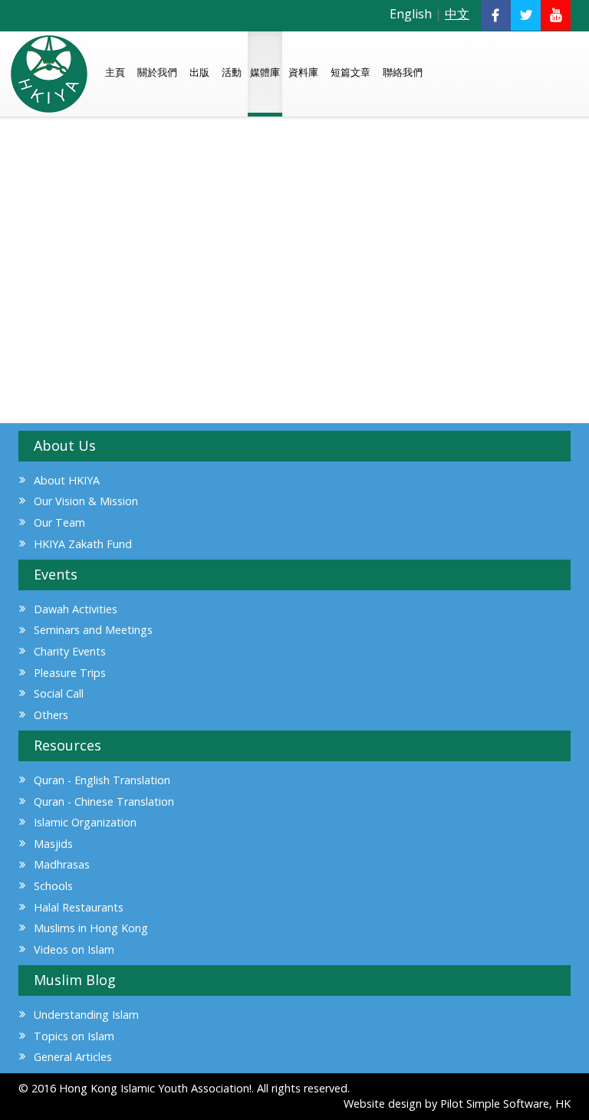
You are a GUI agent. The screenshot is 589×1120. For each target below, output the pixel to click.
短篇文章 (350, 72)
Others (51, 715)
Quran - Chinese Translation (104, 801)
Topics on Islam (74, 1036)
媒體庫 (265, 72)
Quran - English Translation (102, 780)
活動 (232, 72)
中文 (457, 13)
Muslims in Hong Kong (91, 928)
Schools (53, 886)
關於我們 (157, 72)
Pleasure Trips (70, 672)
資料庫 (303, 72)
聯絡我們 (403, 72)
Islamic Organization (85, 822)
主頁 (115, 72)
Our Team (59, 522)
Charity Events (70, 651)
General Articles (73, 1056)
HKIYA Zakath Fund (83, 544)
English (411, 13)
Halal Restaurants (78, 907)
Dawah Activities (75, 609)
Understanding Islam (86, 1014)
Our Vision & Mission (86, 501)
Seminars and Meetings (93, 629)
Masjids (53, 843)
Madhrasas (62, 864)
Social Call (59, 693)
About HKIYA (67, 480)
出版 (199, 72)
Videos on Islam (74, 949)
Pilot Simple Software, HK (505, 1103)
